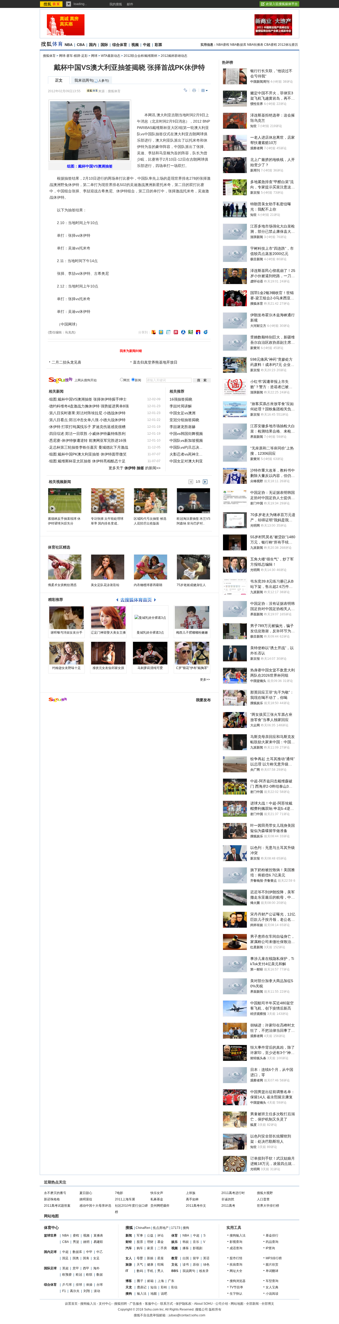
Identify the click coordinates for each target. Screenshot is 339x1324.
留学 (196, 1258)
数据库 (77, 1252)
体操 (89, 1284)
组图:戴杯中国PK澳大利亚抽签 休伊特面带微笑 (88, 454)
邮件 (130, 4)
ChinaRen (143, 1228)
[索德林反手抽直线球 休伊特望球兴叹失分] (64, 500)
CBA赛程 (270, 45)
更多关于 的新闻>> (134, 468)
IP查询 (270, 1248)
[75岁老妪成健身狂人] (193, 567)
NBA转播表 (255, 45)
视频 (135, 45)
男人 (160, 1271)
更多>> (205, 679)
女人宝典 (272, 1287)
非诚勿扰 (227, 1199)
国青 (86, 1258)
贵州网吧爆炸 (160, 1205)
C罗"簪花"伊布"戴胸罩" (192, 668)
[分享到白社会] (168, 332)
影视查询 (236, 1242)
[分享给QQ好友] (161, 332)
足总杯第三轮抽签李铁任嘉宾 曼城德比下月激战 (88, 447)
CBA (81, 45)
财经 (129, 1242)
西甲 (86, 1268)
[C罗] (192, 653)
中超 (146, 45)
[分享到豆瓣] (191, 332)
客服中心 (151, 1304)
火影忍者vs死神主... (186, 454)
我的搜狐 (115, 4)
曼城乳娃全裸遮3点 (150, 632)
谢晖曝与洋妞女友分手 (66, 632)
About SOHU (203, 1304)
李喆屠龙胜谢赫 (182, 427)
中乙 (99, 1252)
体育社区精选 (59, 547)
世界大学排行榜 (268, 1205)
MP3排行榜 (274, 1258)
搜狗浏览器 (238, 1281)
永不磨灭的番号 (55, 1193)
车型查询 (272, 1281)
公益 (150, 1235)
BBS (174, 1271)
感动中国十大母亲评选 (95, 1205)
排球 (79, 1284)
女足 (96, 1258)
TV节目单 (236, 1287)
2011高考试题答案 (57, 1205)
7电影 (119, 1193)
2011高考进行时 (233, 1193)
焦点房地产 (161, 1228)
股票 (140, 1242)
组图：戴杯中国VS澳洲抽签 (90, 166)
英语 (206, 1258)
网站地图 (237, 1304)
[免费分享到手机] (205, 332)
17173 (175, 1228)
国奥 (76, 1258)
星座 (160, 1258)
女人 (129, 1258)
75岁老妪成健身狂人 (191, 585)
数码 (140, 1271)
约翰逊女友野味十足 (66, 668)
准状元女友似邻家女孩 (108, 668)
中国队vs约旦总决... (186, 447)
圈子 (140, 1281)
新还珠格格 (52, 1199)
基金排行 (272, 1235)
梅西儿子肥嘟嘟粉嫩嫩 (192, 632)
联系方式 (166, 1304)
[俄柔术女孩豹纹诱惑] (65, 567)
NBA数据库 (238, 45)
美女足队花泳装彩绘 (105, 585)
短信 (153, 1287)
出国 (185, 1258)
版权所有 (215, 1309)
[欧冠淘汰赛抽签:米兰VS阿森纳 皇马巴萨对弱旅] (193, 500)
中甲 (89, 1252)
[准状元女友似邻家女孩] (108, 653)
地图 (153, 1293)
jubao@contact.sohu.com (187, 1315)
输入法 (141, 1293)
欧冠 (79, 1274)
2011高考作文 (196, 1205)
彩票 (158, 45)
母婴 (140, 1258)
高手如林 (192, 1199)
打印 (194, 90)
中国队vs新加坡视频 (186, 440)
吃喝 (160, 1264)
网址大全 (236, 1271)
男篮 (76, 1242)
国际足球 (50, 1268)
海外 (96, 1268)
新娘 (150, 1258)
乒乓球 (67, 1284)
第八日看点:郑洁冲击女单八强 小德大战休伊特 (87, 420)
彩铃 (164, 1287)
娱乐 (174, 1242)
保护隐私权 (183, 1304)
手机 (150, 1271)
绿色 (206, 1264)
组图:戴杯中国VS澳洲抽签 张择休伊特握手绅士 (88, 399)
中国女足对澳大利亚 (186, 461)
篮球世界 (50, 1235)
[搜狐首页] (52, 4)
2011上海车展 (125, 1199)
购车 (140, 1248)
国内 (92, 45)
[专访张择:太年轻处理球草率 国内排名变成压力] (107, 500)
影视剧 (197, 1248)
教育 (174, 1258)
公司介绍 (221, 1304)
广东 (171, 1281)
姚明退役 (85, 1199)
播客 (185, 1248)
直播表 (98, 1235)
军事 (140, 1235)
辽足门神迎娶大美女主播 (108, 632)
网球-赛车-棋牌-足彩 (73, 56)
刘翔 (86, 1291)
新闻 (129, 1235)
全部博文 (267, 1304)
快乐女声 (156, 1193)
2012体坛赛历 (288, 45)
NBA (69, 45)
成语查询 (236, 1248)
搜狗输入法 (238, 1235)
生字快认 (236, 1293)
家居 (150, 1248)
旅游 (129, 1264)
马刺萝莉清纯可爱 (150, 668)
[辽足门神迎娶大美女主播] (108, 617)
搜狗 (186, 1228)
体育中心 (51, 1227)
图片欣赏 (272, 1264)
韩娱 (185, 1242)
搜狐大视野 (265, 1193)
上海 (161, 1281)
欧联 (89, 1274)
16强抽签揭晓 (181, 399)
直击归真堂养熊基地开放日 (155, 362)
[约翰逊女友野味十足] (66, 653)
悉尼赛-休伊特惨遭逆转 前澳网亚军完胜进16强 (87, 440)
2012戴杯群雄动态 (174, 56)
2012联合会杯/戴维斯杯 (140, 56)
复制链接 (185, 90)
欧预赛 (67, 1274)
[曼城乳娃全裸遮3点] (150, 617)
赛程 (76, 1235)
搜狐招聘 (120, 1304)
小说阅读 (272, 1293)
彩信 (174, 1287)
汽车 (129, 1248)
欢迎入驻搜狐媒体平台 (282, 4)
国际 (104, 45)
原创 (196, 1264)
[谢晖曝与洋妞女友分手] (66, 617)
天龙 (129, 1287)
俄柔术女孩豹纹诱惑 (62, 585)
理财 (150, 1242)
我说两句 (188, 1271)
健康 (150, 1264)
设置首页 (71, 1304)
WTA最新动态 (110, 56)
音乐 (196, 1242)
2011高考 (228, 1205)
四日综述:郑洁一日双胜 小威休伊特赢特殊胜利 (87, 433)
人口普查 (263, 1199)
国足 (65, 1258)
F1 (64, 1291)
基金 (160, 1242)
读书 (185, 1264)
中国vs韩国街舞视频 (186, 433)
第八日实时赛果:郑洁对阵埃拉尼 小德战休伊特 (87, 413)
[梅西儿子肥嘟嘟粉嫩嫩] (192, 617)
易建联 (98, 1242)
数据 (99, 1274)
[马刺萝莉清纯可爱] (150, 653)
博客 (129, 1281)
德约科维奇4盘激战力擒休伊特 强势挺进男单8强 (89, 406)
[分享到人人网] (183, 332)
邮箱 (150, 1281)
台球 (99, 1284)
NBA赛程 (222, 45)
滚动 (97, 1291)
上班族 (190, 1193)
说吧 (164, 1293)
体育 (174, 1235)
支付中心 (105, 1304)
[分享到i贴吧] (198, 332)
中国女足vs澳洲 (182, 413)
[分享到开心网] (176, 332)
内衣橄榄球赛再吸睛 (148, 585)
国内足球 (50, 1252)
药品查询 (272, 1242)
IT (127, 1271)
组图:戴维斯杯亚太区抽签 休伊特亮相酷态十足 (87, 461)
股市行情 (236, 1258)
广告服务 (136, 1304)
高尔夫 (74, 1291)
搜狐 (129, 1227)
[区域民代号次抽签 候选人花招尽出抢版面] (150, 500)
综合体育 (119, 45)
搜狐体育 (49, 56)
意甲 (76, 1268)
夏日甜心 (85, 1193)
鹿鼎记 (141, 1287)
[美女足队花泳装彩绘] (107, 567)
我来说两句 (91, 80)
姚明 (86, 1242)
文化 (174, 1264)
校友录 (204, 1271)
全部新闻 (252, 1304)
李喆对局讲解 (181, 406)
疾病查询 (236, 1264)
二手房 (162, 1248)
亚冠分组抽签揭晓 (184, 420)
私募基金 (156, 1199)
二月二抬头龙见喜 (66, 362)
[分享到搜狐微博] (153, 332)
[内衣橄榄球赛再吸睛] (150, 567)
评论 (160, 1235)
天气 (140, 1264)
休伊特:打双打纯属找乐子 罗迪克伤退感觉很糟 (87, 427)
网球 (94, 56)
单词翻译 (272, 1271)
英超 (65, 1268)
